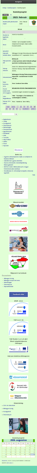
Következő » (32, 17)
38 (6, 109)
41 (17, 109)
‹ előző (13, 107)
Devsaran (20, 471)
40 (13, 109)
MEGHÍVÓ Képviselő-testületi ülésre (7, 53)
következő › (26, 109)
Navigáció (18, 2)
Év (11, 14)
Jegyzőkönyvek (7, 131)
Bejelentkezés (7, 119)
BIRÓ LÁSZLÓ (10, 462)
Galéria (5, 141)
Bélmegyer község (9, 278)
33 (21, 107)
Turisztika (6, 137)
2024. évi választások (9, 405)
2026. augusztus (18, 440)
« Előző (5, 17)
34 (24, 107)
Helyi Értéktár (7, 139)
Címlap (4, 8)
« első (7, 107)
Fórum (5, 143)
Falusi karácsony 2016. (5, 84)
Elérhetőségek (7, 127)
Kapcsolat (6, 145)
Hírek (4, 135)
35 (27, 107)
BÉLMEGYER (5, 460)
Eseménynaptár (11, 8)
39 (10, 109)
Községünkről (7, 123)
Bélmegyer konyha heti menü (12, 280)
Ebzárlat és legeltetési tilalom (6, 37)
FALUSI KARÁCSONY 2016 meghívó (7, 91)
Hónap (6, 14)
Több (33, 175)
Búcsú (4, 44)
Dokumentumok (7, 77)
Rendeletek (6, 133)
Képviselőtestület (8, 286)
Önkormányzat (7, 125)
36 (31, 107)
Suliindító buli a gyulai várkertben (13, 160)
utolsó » (33, 109)
